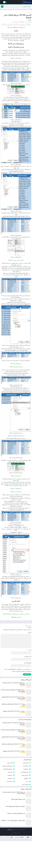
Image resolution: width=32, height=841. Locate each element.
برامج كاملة (9, 829)
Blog (27, 12)
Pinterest (16, 25)
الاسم (29, 650)
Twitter (22, 25)
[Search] (2, 6)
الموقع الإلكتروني (27, 662)
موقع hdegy (14, 617)
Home (30, 12)
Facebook (28, 25)
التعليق (29, 632)
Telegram (10, 25)
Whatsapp (4, 25)
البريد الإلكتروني (27, 656)
